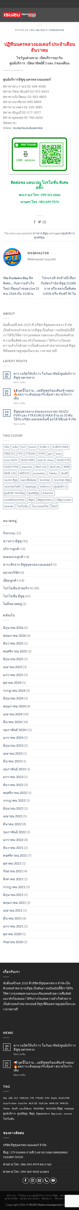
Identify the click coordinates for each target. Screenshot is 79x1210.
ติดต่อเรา (47, 1198)
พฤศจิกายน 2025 (15, 651)
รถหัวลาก (45, 486)
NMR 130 (10, 473)
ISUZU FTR (63, 460)
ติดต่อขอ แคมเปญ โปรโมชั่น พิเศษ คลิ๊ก (39, 185)
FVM (42, 453)
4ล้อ (6, 446)
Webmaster (57, 30)
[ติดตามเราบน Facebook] (25, 1180)
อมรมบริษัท (11, 572)
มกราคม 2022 (13, 840)
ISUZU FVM (11, 466)
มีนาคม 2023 (12, 761)
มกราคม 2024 (13, 737)
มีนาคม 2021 (12, 918)
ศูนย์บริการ (68, 233)
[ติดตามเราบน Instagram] (32, 1180)
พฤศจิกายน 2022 (15, 793)
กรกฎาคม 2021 (14, 887)
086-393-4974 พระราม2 (36, 1164)
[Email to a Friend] (44, 222)
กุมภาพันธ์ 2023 (14, 769)
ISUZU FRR (27, 460)
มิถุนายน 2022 (13, 808)
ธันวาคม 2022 (13, 785)
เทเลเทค (8, 506)
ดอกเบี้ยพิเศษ (28, 480)
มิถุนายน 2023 (13, 745)
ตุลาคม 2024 (12, 682)
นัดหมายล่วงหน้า (30, 1198)
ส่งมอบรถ (48, 493)
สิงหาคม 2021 (13, 879)
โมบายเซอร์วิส (40, 506)
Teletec (53, 473)
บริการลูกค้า (12, 549)
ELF (23, 446)
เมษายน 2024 (12, 714)
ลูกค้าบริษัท (11, 1198)
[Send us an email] (39, 1180)
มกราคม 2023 (13, 777)
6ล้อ (15, 446)
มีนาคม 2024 (12, 722)
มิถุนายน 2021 (13, 895)
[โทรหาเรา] (46, 1180)
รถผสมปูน (30, 486)
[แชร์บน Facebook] (34, 222)
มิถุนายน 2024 (13, 698)
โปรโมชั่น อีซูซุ (13, 596)
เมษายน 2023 (12, 753)
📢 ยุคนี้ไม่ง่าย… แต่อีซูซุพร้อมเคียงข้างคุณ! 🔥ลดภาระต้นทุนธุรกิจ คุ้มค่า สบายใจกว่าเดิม (44, 394)
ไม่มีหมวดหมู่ (12, 604)
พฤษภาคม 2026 (14, 635)
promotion (39, 473)
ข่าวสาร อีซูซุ (40, 233)
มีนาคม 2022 (12, 824)
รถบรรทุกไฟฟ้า (12, 486)
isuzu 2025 (10, 460)
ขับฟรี (64, 473)
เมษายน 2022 (12, 816)
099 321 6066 (50, 195)
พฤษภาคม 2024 (14, 706)
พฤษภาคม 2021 (14, 902)
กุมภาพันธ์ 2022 (14, 832)
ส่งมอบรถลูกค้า (14, 557)
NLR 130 (41, 466)
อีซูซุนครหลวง (45, 499)
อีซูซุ (31, 499)
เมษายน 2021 (12, 910)
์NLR (54, 506)
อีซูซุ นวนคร (64, 499)
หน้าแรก (11, 1195)
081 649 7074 (49, 202)
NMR (67, 466)
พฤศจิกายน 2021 (15, 855)
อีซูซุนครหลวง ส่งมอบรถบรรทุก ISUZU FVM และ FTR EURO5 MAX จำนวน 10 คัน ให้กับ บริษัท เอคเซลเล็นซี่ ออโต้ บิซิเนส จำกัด (45, 415)
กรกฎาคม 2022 (14, 800)
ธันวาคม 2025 (13, 643)
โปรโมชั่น (22, 506)
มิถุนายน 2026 (13, 627)
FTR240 (30, 453)
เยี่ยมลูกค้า (10, 580)
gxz (50, 453)
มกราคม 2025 (13, 675)
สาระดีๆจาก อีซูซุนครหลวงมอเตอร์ (27, 564)
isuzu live (27, 466)
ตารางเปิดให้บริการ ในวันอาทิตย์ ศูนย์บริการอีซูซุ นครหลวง (45, 375)
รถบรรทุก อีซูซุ (62, 480)
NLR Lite (55, 466)
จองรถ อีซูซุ (11, 480)
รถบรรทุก (45, 480)
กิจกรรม (9, 533)
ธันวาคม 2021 (13, 847)
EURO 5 (44, 446)
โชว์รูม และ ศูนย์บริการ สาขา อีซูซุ (38, 1195)
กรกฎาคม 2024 (14, 690)
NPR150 (24, 473)
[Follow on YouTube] (53, 1180)
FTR (19, 453)
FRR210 (9, 453)
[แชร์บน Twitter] (39, 222)
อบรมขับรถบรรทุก (14, 499)
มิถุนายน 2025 (13, 659)
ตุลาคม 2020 (12, 934)
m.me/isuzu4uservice (28, 128)
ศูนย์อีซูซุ (39, 237)
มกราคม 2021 (13, 926)
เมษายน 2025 (12, 667)
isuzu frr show (45, 460)
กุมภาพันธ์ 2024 (14, 730)
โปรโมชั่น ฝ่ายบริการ (18, 588)
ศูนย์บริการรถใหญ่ (14, 493)
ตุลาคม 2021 (12, 863)
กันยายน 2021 (13, 871)
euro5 (32, 446)
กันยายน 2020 (13, 942)
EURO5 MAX (60, 446)
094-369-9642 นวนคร (35, 1171)
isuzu (59, 453)
